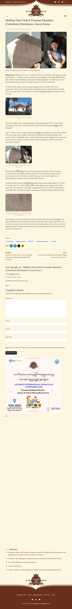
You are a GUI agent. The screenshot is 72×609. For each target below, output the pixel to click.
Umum (7, 238)
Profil (24, 595)
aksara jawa (10, 241)
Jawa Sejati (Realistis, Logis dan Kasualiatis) (22, 562)
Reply (7, 285)
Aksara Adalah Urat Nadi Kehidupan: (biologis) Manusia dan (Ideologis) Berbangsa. (34, 570)
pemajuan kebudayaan (42, 241)
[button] (7, 16)
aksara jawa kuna (21, 241)
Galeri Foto (47, 595)
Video (53, 595)
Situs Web (8, 337)
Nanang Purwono (19, 29)
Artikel (30, 595)
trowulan (53, 241)
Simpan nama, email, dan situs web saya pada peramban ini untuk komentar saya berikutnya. (35, 347)
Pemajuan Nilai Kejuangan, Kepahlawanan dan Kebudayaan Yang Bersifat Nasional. (35, 558)
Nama (7, 321)
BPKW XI (31, 241)
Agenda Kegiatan (38, 595)
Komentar (9, 298)
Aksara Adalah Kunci (15, 566)
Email (7, 329)
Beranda (19, 595)
